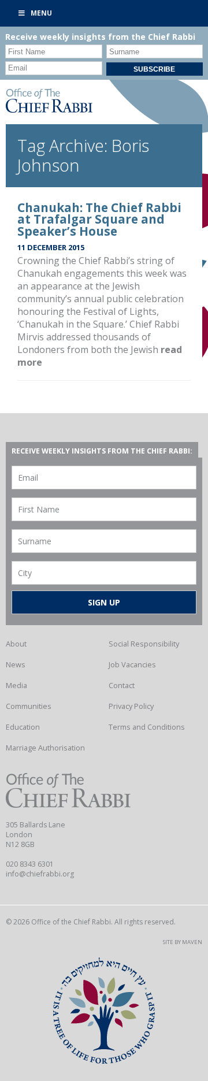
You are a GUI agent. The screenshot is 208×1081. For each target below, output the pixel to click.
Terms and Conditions (147, 727)
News (15, 664)
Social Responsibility (144, 643)
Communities (28, 706)
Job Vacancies (132, 664)
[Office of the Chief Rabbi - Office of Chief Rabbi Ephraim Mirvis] (49, 109)
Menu (41, 13)
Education (23, 727)
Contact (122, 685)
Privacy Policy (131, 706)
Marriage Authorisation (45, 747)
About (16, 643)
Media (16, 685)
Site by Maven (182, 942)
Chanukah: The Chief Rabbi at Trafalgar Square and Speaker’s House (99, 219)
